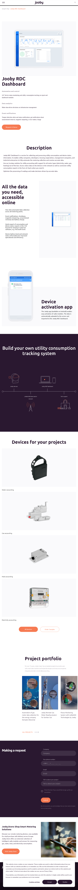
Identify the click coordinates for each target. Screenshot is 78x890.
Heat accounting (7, 576)
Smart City (5, 9)
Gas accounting (7, 533)
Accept (49, 882)
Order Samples (50, 629)
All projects (27, 732)
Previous (35, 219)
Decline (65, 882)
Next (44, 219)
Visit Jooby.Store (11, 851)
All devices (28, 629)
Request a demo (11, 127)
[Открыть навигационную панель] (3, 2)
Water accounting (8, 490)
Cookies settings (34, 882)
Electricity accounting (9, 620)
